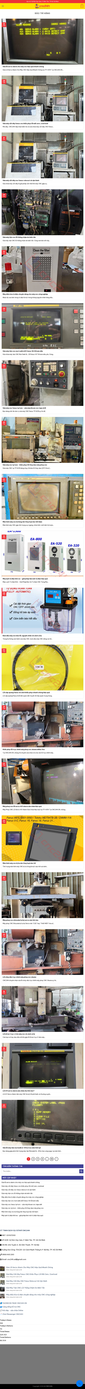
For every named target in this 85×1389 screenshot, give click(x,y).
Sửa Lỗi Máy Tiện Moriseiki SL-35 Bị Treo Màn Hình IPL (22, 1148)
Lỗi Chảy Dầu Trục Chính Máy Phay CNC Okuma (19, 977)
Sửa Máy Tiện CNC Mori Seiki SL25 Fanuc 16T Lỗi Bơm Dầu (23, 351)
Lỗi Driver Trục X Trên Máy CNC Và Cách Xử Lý (19, 1034)
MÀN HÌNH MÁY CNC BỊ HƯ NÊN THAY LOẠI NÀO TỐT (19, 863)
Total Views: (5, 1331)
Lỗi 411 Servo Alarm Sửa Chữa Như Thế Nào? (18, 1091)
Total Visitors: (5, 1337)
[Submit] (81, 1171)
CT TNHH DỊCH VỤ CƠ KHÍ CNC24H (15, 1230)
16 (52, 1159)
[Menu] (3, 6)
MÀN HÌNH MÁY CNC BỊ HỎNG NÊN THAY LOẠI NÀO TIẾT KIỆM (22, 522)
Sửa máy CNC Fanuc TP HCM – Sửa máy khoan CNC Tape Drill (24, 408)
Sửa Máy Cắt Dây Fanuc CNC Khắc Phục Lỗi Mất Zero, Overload (25, 123)
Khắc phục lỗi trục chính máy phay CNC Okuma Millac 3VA (24, 749)
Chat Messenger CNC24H (11, 1314)
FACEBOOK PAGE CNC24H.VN (13, 1303)
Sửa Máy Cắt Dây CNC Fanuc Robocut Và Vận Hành (21, 180)
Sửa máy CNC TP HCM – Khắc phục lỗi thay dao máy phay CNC (25, 465)
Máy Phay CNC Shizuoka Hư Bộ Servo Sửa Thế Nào (20, 920)
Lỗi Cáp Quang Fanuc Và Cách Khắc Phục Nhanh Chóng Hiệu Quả (26, 692)
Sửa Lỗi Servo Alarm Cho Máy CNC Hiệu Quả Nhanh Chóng (23, 67)
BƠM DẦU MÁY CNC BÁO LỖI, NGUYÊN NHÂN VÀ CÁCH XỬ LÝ (22, 636)
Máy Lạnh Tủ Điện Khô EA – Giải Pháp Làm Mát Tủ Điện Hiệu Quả (25, 579)
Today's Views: (6, 1320)
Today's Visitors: (6, 1326)
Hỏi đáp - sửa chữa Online (11, 1310)
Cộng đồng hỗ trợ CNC (10, 1307)
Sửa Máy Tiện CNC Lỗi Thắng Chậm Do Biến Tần (19, 237)
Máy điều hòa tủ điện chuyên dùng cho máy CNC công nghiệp (25, 294)
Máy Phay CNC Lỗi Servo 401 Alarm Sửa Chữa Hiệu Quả (22, 806)
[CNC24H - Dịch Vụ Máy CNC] (42, 6)
